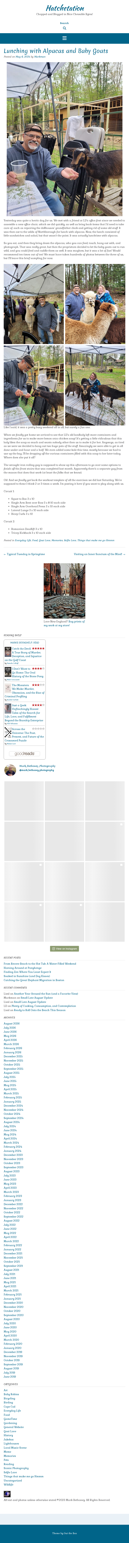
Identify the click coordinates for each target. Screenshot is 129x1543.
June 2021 (10, 1278)
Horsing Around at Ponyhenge (22, 968)
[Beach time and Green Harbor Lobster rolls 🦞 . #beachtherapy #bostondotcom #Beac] (24, 881)
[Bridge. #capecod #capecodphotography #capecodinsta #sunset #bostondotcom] (24, 841)
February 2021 (13, 1294)
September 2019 (13, 1364)
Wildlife (8, 1484)
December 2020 (13, 1302)
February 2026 (13, 1048)
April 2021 (10, 1286)
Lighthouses (11, 1443)
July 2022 (10, 1224)
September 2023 (13, 1167)
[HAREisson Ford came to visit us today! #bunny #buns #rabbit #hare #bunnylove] (64, 922)
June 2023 (10, 1179)
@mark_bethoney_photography (36, 770)
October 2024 (12, 1113)
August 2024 (11, 1122)
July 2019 (9, 1372)
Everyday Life (23, 540)
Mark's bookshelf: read (24, 642)
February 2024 (13, 1146)
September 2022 (13, 1216)
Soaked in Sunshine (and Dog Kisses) (27, 976)
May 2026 (10, 1036)
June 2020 (10, 1327)
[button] (64, 38)
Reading (9, 1464)
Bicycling (9, 1398)
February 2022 (13, 1245)
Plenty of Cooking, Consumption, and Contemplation (44, 1006)
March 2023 (11, 1192)
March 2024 (11, 1142)
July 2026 (10, 1027)
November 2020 (13, 1307)
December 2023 (13, 1155)
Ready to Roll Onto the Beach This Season (40, 1010)
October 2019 (12, 1360)
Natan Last (11, 744)
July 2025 (10, 1077)
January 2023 (12, 1200)
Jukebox (9, 1439)
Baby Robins (11, 1394)
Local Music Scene (15, 1447)
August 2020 (12, 1319)
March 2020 (11, 1339)
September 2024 (13, 1118)
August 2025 (11, 1072)
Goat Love (44, 540)
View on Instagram (66, 948)
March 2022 (11, 1241)
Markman (39, 56)
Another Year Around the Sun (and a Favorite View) (46, 993)
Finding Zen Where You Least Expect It (27, 972)
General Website (14, 1427)
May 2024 (10, 1134)
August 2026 (12, 1023)
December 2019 (13, 1352)
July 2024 (10, 1126)
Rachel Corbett (12, 700)
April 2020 (10, 1335)
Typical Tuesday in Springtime (24, 554)
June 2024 (10, 1130)
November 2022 (13, 1208)
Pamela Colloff (12, 663)
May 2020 (10, 1331)
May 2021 (10, 1282)
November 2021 (13, 1257)
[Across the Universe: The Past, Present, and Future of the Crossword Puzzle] (8, 736)
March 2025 (11, 1093)
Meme (7, 1451)
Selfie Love (70, 540)
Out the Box (70, 1533)
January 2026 (12, 1052)
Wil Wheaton (12, 723)
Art (6, 1390)
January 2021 (12, 1298)
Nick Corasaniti (13, 680)
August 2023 (11, 1171)
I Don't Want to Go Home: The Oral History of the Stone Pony (27, 672)
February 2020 (13, 1343)
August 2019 (11, 1368)
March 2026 (11, 1044)
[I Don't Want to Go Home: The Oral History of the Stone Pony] (8, 676)
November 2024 (13, 1109)
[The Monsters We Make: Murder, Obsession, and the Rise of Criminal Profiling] (8, 692)
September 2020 (14, 1315)
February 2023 (13, 1196)
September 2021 (13, 1265)
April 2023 (10, 1187)
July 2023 (10, 1175)
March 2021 (11, 1290)
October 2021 (12, 1261)
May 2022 (10, 1233)
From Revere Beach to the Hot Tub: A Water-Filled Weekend (40, 963)
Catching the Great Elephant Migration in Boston (34, 980)
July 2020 (10, 1323)
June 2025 (10, 1081)
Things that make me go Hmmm (95, 540)
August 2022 (11, 1220)
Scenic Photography (16, 1468)
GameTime (10, 1418)
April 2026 (10, 1040)
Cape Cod (9, 1406)
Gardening (10, 1423)
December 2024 (13, 1105)
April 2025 (10, 1089)
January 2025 (12, 1101)
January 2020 (12, 1348)
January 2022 (12, 1249)
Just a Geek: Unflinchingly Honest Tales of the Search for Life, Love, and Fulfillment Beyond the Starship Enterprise (24, 713)
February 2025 (13, 1097)
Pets (6, 1460)
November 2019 (13, 1356)
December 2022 (13, 1204)
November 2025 (13, 1060)
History (8, 1435)
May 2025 (10, 1085)
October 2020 (12, 1311)
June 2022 (10, 1228)
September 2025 (13, 1068)
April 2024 (10, 1138)
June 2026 (10, 1031)
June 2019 (10, 1376)
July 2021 (9, 1274)
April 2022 (10, 1237)
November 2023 (13, 1159)
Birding (8, 1402)
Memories (57, 540)
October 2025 (12, 1064)
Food (35, 540)
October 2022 (12, 1212)
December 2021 (13, 1253)
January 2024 (12, 1151)
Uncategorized (13, 1480)
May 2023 (10, 1183)
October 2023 (12, 1163)
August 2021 (11, 1270)
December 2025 (13, 1056)
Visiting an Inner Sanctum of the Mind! (99, 554)
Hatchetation (64, 8)
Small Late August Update (37, 997)
